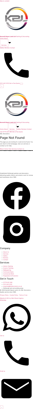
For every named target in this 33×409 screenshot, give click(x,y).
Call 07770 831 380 (6, 132)
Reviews (7, 48)
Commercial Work (8, 274)
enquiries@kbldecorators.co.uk (12, 286)
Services (5, 254)
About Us (6, 252)
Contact (12, 48)
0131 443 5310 (7, 284)
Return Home (4, 149)
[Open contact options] (1, 407)
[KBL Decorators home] (10, 171)
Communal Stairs (8, 272)
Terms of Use (23, 295)
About (6, 38)
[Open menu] (21, 83)
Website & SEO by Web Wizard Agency (12, 298)
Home (2, 38)
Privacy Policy (4, 295)
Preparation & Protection (10, 276)
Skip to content (4, 1)
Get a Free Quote (14, 83)
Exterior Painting (8, 268)
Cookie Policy (14, 295)
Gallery (2, 48)
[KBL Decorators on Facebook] (16, 212)
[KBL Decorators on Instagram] (16, 245)
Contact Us (20, 149)
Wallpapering (7, 270)
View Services (12, 149)
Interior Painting (8, 266)
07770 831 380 (7, 282)
